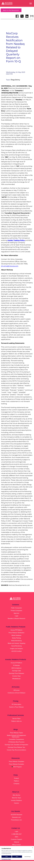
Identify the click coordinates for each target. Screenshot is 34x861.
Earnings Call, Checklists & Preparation (16, 744)
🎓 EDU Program (16, 766)
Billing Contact (16, 844)
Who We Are (16, 795)
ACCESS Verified (16, 651)
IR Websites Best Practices (16, 742)
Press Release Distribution (16, 632)
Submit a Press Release (16, 707)
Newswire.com (16, 817)
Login (16, 831)
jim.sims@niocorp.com (9, 266)
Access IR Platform (16, 662)
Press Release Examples (16, 764)
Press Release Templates (16, 761)
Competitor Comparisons (16, 739)
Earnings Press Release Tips (16, 747)
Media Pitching (16, 638)
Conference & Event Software (16, 693)
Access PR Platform (16, 630)
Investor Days (16, 676)
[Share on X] (22, 16)
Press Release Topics (16, 732)
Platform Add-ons (16, 721)
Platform (16, 781)
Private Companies (16, 610)
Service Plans (16, 718)
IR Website (16, 665)
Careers (16, 803)
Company (16, 783)
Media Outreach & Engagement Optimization (16, 736)
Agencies (16, 613)
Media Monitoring (16, 640)
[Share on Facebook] (17, 16)
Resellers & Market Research (16, 618)
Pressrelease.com (16, 820)
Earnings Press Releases (16, 673)
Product (16, 778)
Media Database (16, 635)
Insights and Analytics (16, 648)
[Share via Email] (31, 16)
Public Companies (16, 608)
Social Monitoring (16, 646)
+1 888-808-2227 (16, 834)
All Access (16, 690)
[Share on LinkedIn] (26, 16)
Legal (16, 616)
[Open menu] (31, 3)
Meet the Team (16, 798)
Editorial (16, 842)
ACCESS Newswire (16, 814)
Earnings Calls (16, 670)
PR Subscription (16, 704)
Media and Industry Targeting (16, 643)
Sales (16, 836)
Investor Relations (16, 800)
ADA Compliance (16, 668)
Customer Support (16, 839)
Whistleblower (16, 678)
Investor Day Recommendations (16, 750)
